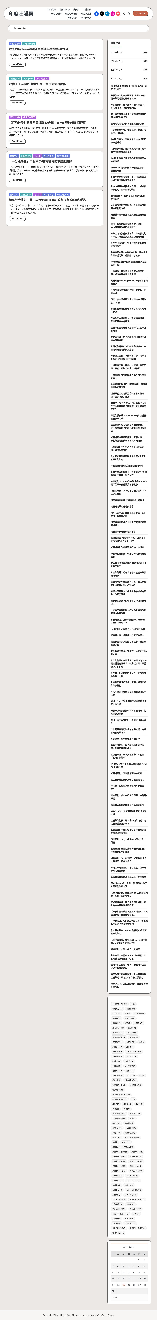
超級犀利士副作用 (118, 1209)
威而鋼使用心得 (118, 1028)
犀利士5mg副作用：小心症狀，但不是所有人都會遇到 (128, 869)
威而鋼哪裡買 (131, 1033)
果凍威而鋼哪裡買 (118, 1118)
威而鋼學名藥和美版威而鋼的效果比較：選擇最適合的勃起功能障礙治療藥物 (128, 428)
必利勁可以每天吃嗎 (134, 1052)
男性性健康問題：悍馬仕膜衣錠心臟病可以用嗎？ (128, 244)
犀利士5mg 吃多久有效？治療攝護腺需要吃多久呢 (129, 703)
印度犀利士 (116, 1013)
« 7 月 (115, 1297)
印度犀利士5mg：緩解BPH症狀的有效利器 (128, 841)
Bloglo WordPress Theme (102, 1315)
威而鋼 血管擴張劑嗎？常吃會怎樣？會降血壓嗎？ (129, 565)
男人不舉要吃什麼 (118, 1199)
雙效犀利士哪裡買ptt (137, 1228)
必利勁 (37, 156)
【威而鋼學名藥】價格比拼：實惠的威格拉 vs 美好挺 (128, 131)
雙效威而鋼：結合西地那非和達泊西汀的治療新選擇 (128, 338)
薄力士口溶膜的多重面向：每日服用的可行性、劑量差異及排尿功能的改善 (128, 235)
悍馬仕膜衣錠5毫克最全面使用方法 (127, 465)
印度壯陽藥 (21, 13)
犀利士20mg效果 (136, 1171)
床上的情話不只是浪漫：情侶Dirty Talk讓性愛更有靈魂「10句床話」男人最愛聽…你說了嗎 (129, 663)
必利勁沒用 (129, 1061)
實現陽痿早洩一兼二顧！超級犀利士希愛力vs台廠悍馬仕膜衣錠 (128, 904)
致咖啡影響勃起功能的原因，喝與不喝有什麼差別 (128, 684)
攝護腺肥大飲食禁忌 (119, 1099)
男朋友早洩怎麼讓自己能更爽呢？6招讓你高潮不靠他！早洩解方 (129, 473)
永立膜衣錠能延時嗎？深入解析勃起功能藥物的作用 (128, 458)
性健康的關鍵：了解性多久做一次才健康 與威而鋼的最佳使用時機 (128, 357)
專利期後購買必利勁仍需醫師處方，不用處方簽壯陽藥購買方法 (128, 348)
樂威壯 (132, 1118)
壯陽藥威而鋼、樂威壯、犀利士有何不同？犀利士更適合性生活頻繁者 (128, 367)
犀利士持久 (116, 1185)
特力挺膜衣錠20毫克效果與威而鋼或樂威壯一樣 (129, 263)
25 (118, 1285)
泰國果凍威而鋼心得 (132, 1137)
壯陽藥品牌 (116, 1018)
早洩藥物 (127, 1109)
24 (113, 1285)
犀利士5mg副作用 (118, 1157)
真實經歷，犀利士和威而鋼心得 (125, 739)
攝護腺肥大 (116, 1080)
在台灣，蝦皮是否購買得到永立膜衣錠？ (127, 787)
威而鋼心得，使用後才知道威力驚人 (127, 635)
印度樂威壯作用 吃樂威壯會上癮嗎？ (127, 500)
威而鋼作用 (139, 1023)
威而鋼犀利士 (117, 1042)
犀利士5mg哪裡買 (136, 1161)
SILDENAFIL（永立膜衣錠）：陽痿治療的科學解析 (129, 985)
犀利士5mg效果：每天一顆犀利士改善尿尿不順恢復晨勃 (128, 966)
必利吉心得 (131, 1075)
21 (134, 1278)
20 (129, 1278)
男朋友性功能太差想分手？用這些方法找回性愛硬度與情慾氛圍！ (128, 178)
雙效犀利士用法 (118, 1233)
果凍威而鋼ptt (135, 1114)
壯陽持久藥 (15, 78)
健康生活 (14, 156)
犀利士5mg (126, 1142)
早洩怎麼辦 (15, 43)
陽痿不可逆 (124, 1214)
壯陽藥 (127, 1013)
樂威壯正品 (116, 1137)
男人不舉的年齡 (130, 1195)
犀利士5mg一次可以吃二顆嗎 (122, 1147)
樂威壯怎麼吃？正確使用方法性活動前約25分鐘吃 (128, 141)
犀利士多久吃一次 (133, 1180)
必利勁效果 (116, 1061)
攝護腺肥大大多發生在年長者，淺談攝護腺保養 (128, 643)
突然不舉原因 (117, 1204)
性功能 (141, 1075)
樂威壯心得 (116, 1133)
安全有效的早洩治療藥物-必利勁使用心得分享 (129, 652)
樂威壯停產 (116, 1123)
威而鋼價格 (132, 1028)
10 (113, 1272)
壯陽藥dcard (139, 1013)
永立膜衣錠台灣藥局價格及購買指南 (127, 779)
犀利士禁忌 (116, 1195)
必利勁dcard (117, 1047)
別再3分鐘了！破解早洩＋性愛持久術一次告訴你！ (129, 197)
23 (145, 1278)
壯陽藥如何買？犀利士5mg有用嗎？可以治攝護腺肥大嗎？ (128, 822)
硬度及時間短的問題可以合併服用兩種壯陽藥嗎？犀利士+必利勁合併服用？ (128, 976)
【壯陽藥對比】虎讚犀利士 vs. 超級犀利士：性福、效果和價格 (129, 894)
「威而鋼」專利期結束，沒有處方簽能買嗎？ (128, 376)
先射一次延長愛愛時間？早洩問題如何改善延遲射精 (128, 712)
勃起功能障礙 (117, 1009)
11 (118, 1272)
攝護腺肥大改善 (118, 1090)
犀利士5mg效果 (135, 1166)
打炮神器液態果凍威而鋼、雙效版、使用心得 (128, 291)
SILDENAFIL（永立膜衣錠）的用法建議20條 (129, 813)
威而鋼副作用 (117, 1033)
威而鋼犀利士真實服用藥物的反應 (126, 773)
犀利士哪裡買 (117, 1180)
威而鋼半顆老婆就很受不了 (123, 531)
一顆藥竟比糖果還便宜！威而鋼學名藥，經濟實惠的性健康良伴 (127, 273)
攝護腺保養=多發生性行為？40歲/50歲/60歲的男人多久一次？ (128, 539)
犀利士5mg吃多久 (118, 1161)
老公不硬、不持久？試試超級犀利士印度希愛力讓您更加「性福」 (128, 957)
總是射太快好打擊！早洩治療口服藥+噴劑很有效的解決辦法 (48, 200)
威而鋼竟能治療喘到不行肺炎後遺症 (127, 547)
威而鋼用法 (131, 1042)
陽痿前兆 (136, 1214)
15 (139, 1272)
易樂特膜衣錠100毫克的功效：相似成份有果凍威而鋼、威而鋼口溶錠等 (129, 254)
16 (145, 1272)
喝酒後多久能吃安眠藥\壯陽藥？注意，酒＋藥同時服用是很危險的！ (129, 97)
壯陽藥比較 (116, 1023)
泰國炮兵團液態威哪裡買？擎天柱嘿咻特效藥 (128, 310)
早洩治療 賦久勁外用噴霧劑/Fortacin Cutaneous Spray (128, 621)
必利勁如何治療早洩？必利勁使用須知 (128, 629)
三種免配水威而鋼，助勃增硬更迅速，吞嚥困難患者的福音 (128, 320)
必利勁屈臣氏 (131, 1056)
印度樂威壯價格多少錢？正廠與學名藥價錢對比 (128, 524)
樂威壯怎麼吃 (130, 1133)
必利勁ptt (129, 1047)
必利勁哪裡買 (117, 1056)
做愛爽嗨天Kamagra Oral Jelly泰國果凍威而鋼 (129, 282)
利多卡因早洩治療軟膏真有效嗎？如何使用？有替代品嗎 (128, 514)
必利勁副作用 (117, 1052)
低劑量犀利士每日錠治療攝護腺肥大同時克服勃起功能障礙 (128, 850)
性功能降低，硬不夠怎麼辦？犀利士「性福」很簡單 (127, 756)
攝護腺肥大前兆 (130, 1080)
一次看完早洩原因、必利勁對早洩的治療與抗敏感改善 (128, 612)
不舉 (133, 1004)
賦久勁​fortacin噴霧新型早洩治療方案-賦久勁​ (39, 49)
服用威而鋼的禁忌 (118, 1114)
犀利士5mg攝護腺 (118, 1166)
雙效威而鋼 (116, 1223)
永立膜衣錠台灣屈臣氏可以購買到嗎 (127, 805)
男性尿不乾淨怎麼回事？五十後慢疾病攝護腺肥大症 (128, 674)
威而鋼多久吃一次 (118, 1037)
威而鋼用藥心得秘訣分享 (122, 506)
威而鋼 (127, 1023)
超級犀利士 (131, 1204)
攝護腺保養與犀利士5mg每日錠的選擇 (128, 877)
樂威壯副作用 (117, 1128)
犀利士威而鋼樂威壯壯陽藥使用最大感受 (128, 721)
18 (118, 1278)
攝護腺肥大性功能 (118, 1085)
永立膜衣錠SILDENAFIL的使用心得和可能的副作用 (129, 932)
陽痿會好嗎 (129, 1218)
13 (129, 1272)
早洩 (133, 1099)
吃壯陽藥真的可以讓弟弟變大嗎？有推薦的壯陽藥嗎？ (128, 731)
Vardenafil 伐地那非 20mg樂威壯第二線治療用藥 (128, 169)
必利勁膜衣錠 (130, 1066)
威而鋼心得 (134, 1037)
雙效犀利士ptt (130, 1223)
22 (139, 1278)
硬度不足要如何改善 (137, 1199)
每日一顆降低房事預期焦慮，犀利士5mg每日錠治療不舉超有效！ (127, 226)
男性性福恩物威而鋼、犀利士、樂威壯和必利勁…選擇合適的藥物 (128, 188)
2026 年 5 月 (116, 78)
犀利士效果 (129, 1185)
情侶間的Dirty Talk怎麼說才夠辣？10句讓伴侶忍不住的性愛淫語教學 (129, 483)
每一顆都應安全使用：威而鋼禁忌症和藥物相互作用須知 (128, 116)
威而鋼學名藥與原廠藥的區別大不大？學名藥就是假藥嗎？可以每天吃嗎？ (128, 439)
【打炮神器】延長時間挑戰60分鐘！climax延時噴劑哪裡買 (47, 122)
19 (123, 1278)
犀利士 (114, 1142)
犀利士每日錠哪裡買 (134, 1190)
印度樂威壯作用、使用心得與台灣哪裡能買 (128, 555)
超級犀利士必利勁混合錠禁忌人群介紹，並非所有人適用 (127, 395)
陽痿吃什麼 (116, 1218)
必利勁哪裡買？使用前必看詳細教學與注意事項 (128, 160)
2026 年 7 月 (117, 61)
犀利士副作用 (117, 1176)
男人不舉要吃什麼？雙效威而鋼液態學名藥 (128, 693)
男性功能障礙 (29, 43)
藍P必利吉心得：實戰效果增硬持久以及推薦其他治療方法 (129, 885)
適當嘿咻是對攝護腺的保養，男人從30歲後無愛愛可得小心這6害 (128, 583)
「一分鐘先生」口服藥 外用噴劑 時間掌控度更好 (40, 161)
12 (123, 1272)
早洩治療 (115, 1109)
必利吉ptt (129, 1071)
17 (113, 1278)
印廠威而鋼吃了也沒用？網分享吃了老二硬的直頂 (128, 492)
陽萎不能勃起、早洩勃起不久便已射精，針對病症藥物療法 (127, 747)
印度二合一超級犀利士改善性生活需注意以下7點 (128, 301)
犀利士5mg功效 (135, 1157)
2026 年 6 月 (117, 69)
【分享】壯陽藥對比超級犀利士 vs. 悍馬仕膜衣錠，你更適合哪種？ (129, 913)
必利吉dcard (117, 1071)
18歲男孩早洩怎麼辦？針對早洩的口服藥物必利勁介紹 (128, 207)
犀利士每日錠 (117, 1190)
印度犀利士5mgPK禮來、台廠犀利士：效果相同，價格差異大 (129, 860)
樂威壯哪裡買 (131, 1128)
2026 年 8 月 (117, 52)
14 (134, 1272)
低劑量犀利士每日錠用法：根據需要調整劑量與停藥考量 (128, 831)
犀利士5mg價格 (137, 1152)
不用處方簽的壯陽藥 (119, 1004)
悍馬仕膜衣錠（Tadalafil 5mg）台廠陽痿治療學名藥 (128, 417)
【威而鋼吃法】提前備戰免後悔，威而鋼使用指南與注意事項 (128, 150)
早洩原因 (115, 1104)
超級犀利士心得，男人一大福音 (125, 949)
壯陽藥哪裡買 (130, 1018)
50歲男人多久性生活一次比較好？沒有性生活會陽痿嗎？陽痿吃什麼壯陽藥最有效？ (128, 406)
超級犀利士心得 (135, 1209)
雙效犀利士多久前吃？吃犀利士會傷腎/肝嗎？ (129, 797)
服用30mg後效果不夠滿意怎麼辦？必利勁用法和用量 (129, 765)
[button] (140, 13)
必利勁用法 (116, 1066)
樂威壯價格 (129, 1123)
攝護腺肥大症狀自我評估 (121, 1095)
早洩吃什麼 (127, 1104)
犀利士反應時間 (132, 1176)
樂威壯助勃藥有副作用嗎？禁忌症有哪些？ (128, 602)
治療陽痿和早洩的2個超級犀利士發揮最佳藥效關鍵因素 (129, 386)
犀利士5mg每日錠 (118, 1171)
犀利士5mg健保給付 (119, 1152)
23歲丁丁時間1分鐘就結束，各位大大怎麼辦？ (39, 84)
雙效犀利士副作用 (118, 1228)
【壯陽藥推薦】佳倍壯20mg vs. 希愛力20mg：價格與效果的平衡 (129, 941)
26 (123, 1285)
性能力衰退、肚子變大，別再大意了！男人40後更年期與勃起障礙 (128, 106)
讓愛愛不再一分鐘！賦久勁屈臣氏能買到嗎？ (128, 216)
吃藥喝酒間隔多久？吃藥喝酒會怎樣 (127, 123)
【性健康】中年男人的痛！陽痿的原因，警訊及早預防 (127, 448)
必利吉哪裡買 (117, 1075)
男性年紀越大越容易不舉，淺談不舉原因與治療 (128, 574)
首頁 (16, 28)
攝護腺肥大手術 (135, 1085)
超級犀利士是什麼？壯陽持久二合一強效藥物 (128, 329)
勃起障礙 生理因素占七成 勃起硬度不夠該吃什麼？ (129, 87)
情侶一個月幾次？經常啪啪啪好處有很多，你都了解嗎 (128, 593)
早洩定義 (139, 1104)
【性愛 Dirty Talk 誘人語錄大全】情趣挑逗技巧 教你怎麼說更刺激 (129, 922)
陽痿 (114, 1214)
